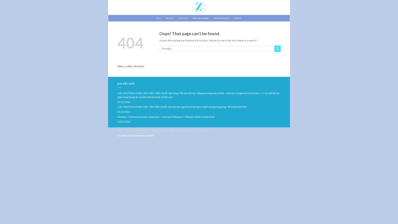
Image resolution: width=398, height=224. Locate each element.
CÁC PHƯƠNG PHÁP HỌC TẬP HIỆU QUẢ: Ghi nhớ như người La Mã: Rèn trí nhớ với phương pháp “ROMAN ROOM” (182, 106)
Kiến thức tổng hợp (221, 18)
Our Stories (183, 18)
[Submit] (277, 49)
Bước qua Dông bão (201, 18)
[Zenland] (199, 7)
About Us (170, 18)
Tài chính (237, 18)
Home (159, 18)
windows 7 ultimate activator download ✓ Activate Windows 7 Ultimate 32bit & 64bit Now (166, 116)
